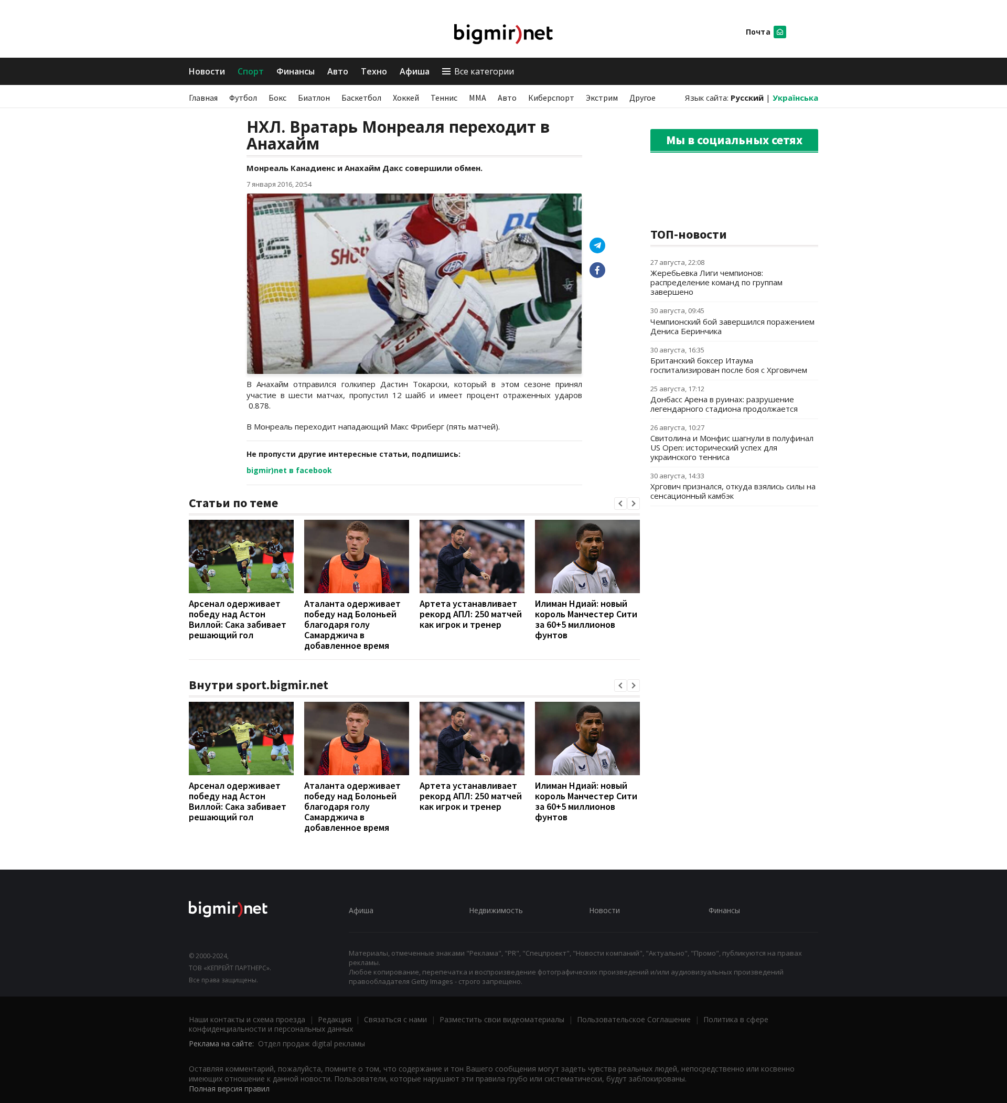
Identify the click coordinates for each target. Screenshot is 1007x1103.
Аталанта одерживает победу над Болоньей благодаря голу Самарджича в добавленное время (352, 624)
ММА (477, 97)
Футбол (243, 97)
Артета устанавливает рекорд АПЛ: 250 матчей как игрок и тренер (471, 613)
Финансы (295, 71)
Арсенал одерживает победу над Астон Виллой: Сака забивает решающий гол (237, 619)
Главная (203, 97)
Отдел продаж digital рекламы (311, 1043)
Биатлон (314, 97)
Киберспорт (551, 97)
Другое (642, 97)
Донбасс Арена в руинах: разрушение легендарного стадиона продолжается (724, 404)
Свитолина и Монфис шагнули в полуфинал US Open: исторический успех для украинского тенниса (731, 447)
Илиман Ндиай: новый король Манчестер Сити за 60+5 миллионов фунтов (586, 619)
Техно (374, 71)
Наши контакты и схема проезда (247, 1019)
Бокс (277, 97)
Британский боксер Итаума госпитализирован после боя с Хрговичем (728, 365)
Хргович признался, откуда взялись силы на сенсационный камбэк (733, 491)
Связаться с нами (395, 1019)
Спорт (251, 71)
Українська (795, 97)
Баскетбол (361, 97)
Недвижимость (496, 910)
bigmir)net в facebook (289, 470)
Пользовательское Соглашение (634, 1019)
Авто (337, 71)
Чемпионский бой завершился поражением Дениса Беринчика (732, 326)
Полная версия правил (229, 1089)
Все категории (484, 71)
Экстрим (602, 97)
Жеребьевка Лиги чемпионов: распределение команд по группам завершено (716, 282)
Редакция (334, 1019)
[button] (620, 503)
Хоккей (406, 97)
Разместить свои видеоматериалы (502, 1019)
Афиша (415, 71)
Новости (207, 71)
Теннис (444, 97)
